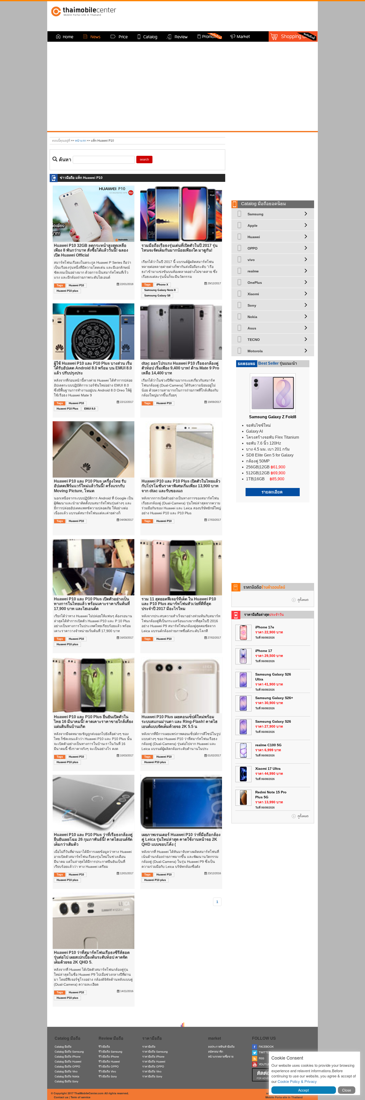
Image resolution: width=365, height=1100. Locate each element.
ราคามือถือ (148, 1046)
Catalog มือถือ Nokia (67, 1076)
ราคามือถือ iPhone (153, 1056)
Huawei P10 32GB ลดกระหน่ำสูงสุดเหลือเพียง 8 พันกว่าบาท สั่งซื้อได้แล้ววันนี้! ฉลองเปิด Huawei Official (91, 250)
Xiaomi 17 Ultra (268, 769)
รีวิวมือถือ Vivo (107, 1071)
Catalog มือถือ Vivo (66, 1071)
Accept (303, 1090)
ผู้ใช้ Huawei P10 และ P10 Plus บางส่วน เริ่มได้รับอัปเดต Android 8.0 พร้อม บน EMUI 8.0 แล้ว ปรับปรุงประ (93, 368)
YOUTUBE (264, 1064)
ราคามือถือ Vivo (151, 1071)
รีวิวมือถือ (104, 1046)
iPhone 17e (264, 627)
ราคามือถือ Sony (152, 1076)
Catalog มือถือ (63, 1046)
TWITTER (264, 1052)
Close (346, 1090)
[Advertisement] (272, 164)
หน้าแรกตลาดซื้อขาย (220, 1056)
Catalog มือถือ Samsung (69, 1051)
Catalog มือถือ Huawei (68, 1061)
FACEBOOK (265, 1046)
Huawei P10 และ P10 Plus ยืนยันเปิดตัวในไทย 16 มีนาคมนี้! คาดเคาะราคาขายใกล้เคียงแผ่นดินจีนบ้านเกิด (93, 721)
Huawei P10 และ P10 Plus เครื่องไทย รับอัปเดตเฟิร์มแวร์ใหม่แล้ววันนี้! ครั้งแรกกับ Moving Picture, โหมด (90, 486)
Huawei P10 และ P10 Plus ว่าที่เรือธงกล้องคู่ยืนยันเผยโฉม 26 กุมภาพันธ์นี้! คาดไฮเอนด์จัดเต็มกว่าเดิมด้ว (93, 839)
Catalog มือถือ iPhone (67, 1056)
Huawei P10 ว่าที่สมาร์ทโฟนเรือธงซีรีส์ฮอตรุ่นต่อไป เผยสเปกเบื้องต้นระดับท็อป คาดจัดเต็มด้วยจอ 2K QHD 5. (92, 957)
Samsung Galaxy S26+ (274, 698)
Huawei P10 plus (67, 290)
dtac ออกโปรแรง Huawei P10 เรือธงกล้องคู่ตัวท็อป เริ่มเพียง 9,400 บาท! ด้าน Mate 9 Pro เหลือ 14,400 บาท (180, 368)
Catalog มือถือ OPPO (67, 1066)
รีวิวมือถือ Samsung (110, 1051)
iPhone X (162, 284)
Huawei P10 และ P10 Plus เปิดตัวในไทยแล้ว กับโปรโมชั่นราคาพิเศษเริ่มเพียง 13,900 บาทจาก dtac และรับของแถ (181, 486)
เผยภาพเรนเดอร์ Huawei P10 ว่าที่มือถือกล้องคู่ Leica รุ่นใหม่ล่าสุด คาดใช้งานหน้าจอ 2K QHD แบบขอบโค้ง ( (181, 839)
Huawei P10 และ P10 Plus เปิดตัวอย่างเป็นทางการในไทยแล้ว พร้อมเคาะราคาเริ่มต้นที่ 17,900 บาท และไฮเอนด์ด (92, 604)
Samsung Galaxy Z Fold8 (272, 417)
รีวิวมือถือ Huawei (109, 1061)
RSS (260, 1058)
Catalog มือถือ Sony (66, 1081)
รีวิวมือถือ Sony (108, 1076)
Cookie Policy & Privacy (297, 1081)
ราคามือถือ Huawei (153, 1061)
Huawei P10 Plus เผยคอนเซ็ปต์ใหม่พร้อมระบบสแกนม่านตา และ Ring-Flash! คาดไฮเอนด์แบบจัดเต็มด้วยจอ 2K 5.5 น (180, 721)
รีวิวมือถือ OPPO (109, 1066)
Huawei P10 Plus (67, 408)
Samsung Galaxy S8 (157, 295)
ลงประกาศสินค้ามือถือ (221, 1046)
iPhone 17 (263, 651)
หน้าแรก (80, 140)
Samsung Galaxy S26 (273, 721)
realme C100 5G (268, 745)
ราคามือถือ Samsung (155, 1051)
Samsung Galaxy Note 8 (160, 290)
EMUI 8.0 (89, 408)
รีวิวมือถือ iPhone (109, 1056)
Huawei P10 (76, 285)
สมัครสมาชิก (215, 1051)
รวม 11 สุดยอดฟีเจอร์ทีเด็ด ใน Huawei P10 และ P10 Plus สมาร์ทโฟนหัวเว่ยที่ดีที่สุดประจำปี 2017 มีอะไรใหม (179, 604)
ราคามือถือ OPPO (153, 1066)
